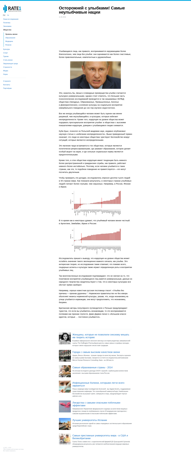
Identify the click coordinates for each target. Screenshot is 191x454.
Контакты (6, 85)
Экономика (7, 26)
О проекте (7, 81)
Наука (5, 74)
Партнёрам (7, 88)
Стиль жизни (8, 60)
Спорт (5, 53)
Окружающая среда (10, 63)
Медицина (9, 41)
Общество (7, 30)
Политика (6, 23)
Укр (8, 15)
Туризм (5, 56)
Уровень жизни (11, 34)
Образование (10, 38)
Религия (8, 45)
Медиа (5, 71)
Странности (7, 67)
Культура (6, 49)
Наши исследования (10, 19)
